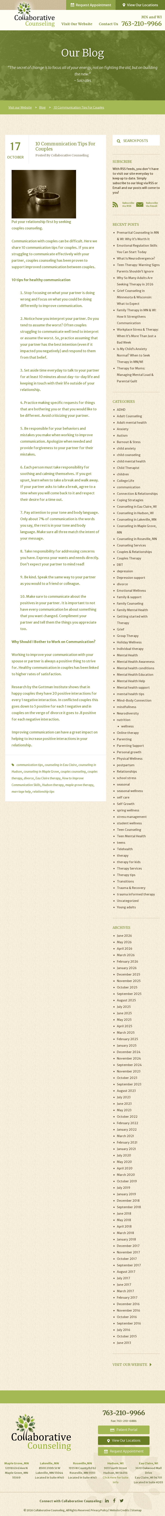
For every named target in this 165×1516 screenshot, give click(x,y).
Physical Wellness (129, 759)
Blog (42, 107)
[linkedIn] (107, 1501)
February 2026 (127, 961)
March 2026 (126, 955)
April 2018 (124, 1226)
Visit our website (130, 1364)
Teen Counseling (129, 830)
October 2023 (127, 1078)
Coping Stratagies (130, 500)
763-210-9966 (141, 23)
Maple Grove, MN (16, 1463)
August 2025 (126, 1000)
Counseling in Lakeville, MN (136, 519)
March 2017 (125, 1291)
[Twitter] (122, 1501)
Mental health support (133, 688)
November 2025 (129, 981)
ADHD (121, 410)
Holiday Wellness (129, 642)
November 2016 (128, 1310)
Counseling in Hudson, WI (135, 513)
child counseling (129, 455)
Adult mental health (132, 423)
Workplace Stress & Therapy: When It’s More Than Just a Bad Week (138, 336)
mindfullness (126, 707)
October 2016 (127, 1317)
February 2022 (127, 1123)
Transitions (125, 881)
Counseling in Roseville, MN (137, 539)
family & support (129, 597)
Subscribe (122, 161)
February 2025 (127, 1039)
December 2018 (128, 1201)
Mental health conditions (135, 668)
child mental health (131, 461)
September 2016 (129, 1323)
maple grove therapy (79, 785)
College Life (125, 481)
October (15, 157)
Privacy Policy (99, 1510)
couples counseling (41, 260)
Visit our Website (76, 24)
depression (125, 571)
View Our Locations (142, 5)
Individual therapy (130, 649)
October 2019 (127, 1181)
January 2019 (126, 1194)
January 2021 (126, 1149)
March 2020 (126, 1175)
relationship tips (43, 792)
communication (128, 487)
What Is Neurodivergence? (136, 258)
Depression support (131, 578)
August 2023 (126, 1091)
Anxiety (122, 429)
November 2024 (129, 1058)
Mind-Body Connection (134, 700)
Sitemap (136, 1510)
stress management (132, 817)
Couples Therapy (129, 558)
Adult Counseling (129, 416)
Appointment (127, 1451)
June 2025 (124, 1013)
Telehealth (125, 849)
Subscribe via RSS (128, 204)
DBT (120, 565)
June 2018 (124, 1214)
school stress (126, 778)
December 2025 (128, 974)
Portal (126, 1430)
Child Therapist (128, 468)
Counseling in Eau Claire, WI (137, 507)
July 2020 (124, 1155)
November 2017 (128, 1252)
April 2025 (124, 1026)
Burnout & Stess (129, 442)
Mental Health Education (135, 675)
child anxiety (126, 448)
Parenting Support (130, 746)
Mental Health (127, 655)
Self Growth (125, 804)
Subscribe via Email (152, 204)
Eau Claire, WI (148, 1463)
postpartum (125, 765)
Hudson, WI (115, 1463)
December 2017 (128, 1246)
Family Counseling (130, 603)
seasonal (123, 784)
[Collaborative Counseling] (35, 13)
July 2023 (124, 1097)
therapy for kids (129, 862)
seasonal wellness (130, 791)
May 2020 (124, 1162)
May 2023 (124, 1110)
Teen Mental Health (131, 836)
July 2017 (123, 1278)
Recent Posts (126, 224)
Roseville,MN (82, 1463)
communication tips (30, 765)
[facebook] (114, 1501)
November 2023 (129, 1071)
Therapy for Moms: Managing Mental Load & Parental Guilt (135, 374)
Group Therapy (128, 636)
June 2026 (124, 936)
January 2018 (126, 1239)
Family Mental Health (132, 610)
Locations (126, 1440)
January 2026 (127, 968)
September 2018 (129, 1207)
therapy (122, 856)
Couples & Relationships (134, 552)
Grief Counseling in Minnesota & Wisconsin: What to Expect (134, 297)
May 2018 (124, 1220)
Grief (120, 629)
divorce (56, 713)
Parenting (124, 739)
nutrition (123, 720)
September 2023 (129, 1084)
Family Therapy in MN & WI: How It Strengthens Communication (136, 316)
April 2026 (124, 949)
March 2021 (125, 1136)
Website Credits (119, 1510)
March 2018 (125, 1233)
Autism (122, 435)
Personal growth (129, 752)
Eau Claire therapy (47, 778)
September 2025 (129, 994)
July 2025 (124, 1007)
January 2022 (127, 1130)
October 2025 (127, 987)
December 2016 (128, 1304)
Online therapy (128, 733)
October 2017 (127, 1259)
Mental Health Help (131, 681)
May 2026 (124, 942)
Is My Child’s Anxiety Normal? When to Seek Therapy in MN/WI (133, 355)
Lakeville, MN (49, 1463)
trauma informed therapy (136, 894)
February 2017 (127, 1298)
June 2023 (124, 1104)
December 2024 (129, 1052)
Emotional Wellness (131, 591)
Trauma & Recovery (131, 888)
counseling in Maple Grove (41, 772)
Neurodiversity (128, 713)
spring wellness (128, 810)
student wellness (129, 823)
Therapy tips (126, 875)
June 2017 (124, 1285)
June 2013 (124, 1343)
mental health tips (130, 694)
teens (121, 843)
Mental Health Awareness (135, 662)
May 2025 (124, 1020)
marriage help (21, 792)
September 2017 (129, 1265)
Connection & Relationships (137, 494)
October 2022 (127, 1117)
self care (123, 797)
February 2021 (127, 1142)
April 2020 (125, 1168)
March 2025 (126, 1033)
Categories (124, 401)
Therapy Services (129, 868)
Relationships (127, 772)
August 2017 (126, 1272)
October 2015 (127, 1336)
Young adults (126, 907)
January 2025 (127, 1046)
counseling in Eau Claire (61, 765)
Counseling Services (131, 545)
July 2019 (123, 1188)
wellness (127, 726)
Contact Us (108, 24)
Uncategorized (128, 901)
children (123, 474)
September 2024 (129, 1065)
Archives (121, 927)
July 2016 (123, 1330)
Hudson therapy (53, 785)
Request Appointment (93, 5)
